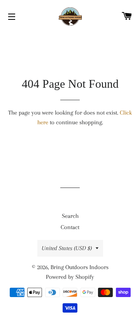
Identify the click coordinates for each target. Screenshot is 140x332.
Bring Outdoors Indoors (79, 267)
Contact (70, 227)
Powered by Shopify (70, 276)
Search (70, 215)
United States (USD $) (67, 248)
